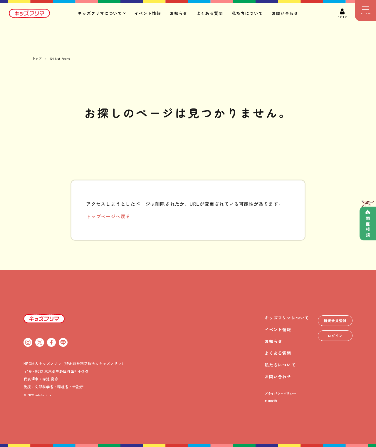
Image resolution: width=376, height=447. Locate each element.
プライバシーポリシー (280, 393)
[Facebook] (51, 342)
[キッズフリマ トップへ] (44, 318)
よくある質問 (209, 13)
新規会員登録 (335, 320)
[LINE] (63, 342)
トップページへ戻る (108, 216)
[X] (39, 342)
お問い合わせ (285, 13)
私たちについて (247, 13)
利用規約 (271, 401)
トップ (36, 58)
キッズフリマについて (287, 318)
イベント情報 (147, 13)
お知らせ (178, 13)
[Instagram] (28, 342)
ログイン (335, 335)
